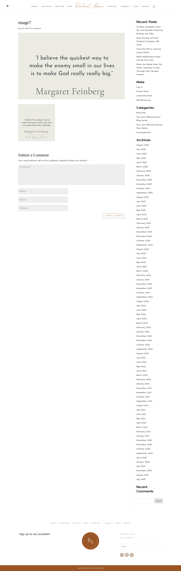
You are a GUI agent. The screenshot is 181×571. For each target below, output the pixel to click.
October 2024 (143, 240)
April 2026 (141, 162)
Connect (125, 7)
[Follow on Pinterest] (132, 555)
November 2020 (144, 444)
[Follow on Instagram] (127, 555)
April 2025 (141, 214)
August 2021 (142, 405)
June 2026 (141, 153)
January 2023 (142, 331)
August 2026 (142, 145)
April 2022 (141, 370)
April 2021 (141, 422)
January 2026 (142, 175)
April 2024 (141, 266)
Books (146, 7)
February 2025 (143, 223)
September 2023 (144, 296)
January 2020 (143, 461)
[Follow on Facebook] (122, 555)
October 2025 (143, 188)
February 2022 (143, 379)
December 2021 (144, 388)
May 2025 (141, 210)
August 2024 (142, 249)
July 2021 (140, 409)
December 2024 (144, 231)
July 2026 (141, 149)
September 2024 (144, 244)
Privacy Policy (128, 534)
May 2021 (140, 418)
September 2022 (144, 349)
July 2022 (141, 357)
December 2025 (144, 179)
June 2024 (141, 258)
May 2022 (141, 366)
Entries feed (142, 91)
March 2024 (142, 270)
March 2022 (142, 375)
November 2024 (144, 236)
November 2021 (143, 392)
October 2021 (143, 396)
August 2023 (142, 301)
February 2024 (143, 275)
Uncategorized (143, 132)
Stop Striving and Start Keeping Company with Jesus (147, 41)
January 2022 (142, 383)
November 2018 (144, 470)
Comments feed (144, 95)
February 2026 (143, 171)
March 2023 (142, 323)
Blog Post (141, 112)
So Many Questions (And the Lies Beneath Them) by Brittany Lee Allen (149, 30)
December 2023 (144, 284)
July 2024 (141, 253)
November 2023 (144, 288)
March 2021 (141, 427)
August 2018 (142, 475)
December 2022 (144, 336)
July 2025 (141, 201)
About (34, 7)
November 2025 (144, 184)
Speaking (47, 7)
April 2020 (141, 457)
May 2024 (141, 262)
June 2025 (141, 205)
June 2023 (141, 310)
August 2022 (142, 353)
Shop (136, 7)
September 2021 (144, 401)
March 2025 (142, 218)
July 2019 (140, 466)
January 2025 (142, 227)
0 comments (36, 28)
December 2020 (144, 440)
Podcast (112, 7)
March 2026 (142, 166)
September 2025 (144, 192)
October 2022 (143, 344)
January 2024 (142, 279)
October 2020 (143, 448)
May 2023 (141, 314)
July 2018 (140, 479)
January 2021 (142, 435)
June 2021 (141, 414)
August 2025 (142, 197)
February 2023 (143, 327)
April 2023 (141, 318)
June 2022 (141, 362)
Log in (139, 87)
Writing (59, 7)
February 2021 (143, 431)
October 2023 (143, 292)
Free (69, 7)
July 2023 (141, 305)
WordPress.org (143, 100)
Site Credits (127, 538)
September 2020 (144, 453)
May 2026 (141, 158)
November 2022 (144, 340)
